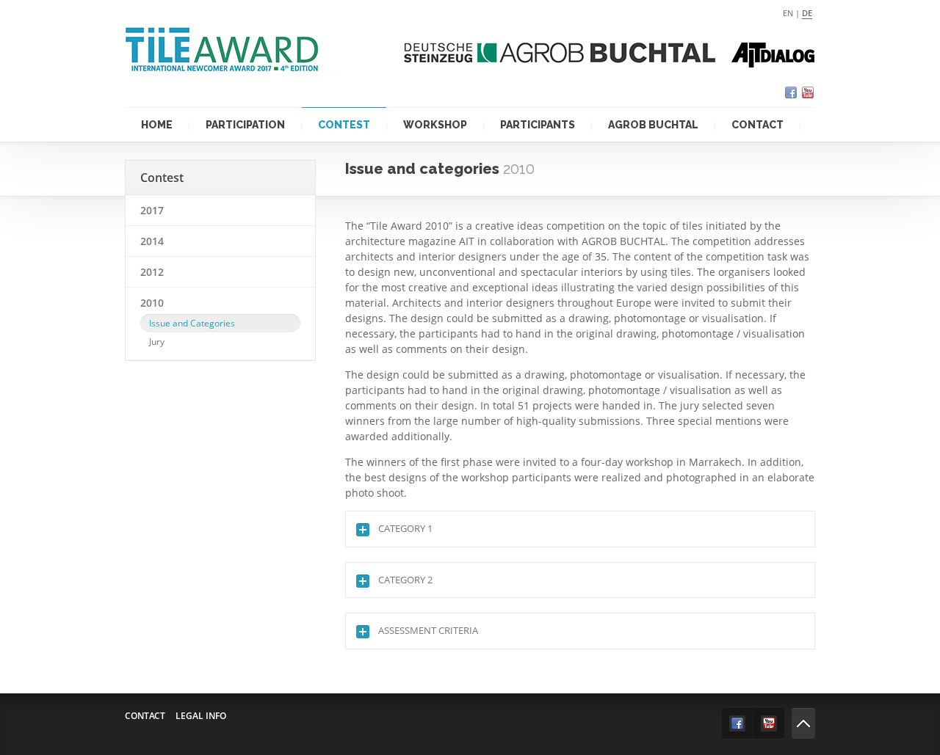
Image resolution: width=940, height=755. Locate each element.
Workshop (435, 125)
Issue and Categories (192, 323)
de (807, 12)
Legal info (201, 716)
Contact (757, 125)
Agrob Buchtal (653, 125)
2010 (152, 303)
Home (157, 125)
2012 (152, 272)
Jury (156, 341)
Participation (245, 125)
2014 (152, 241)
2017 (152, 210)
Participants (537, 125)
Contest (344, 125)
